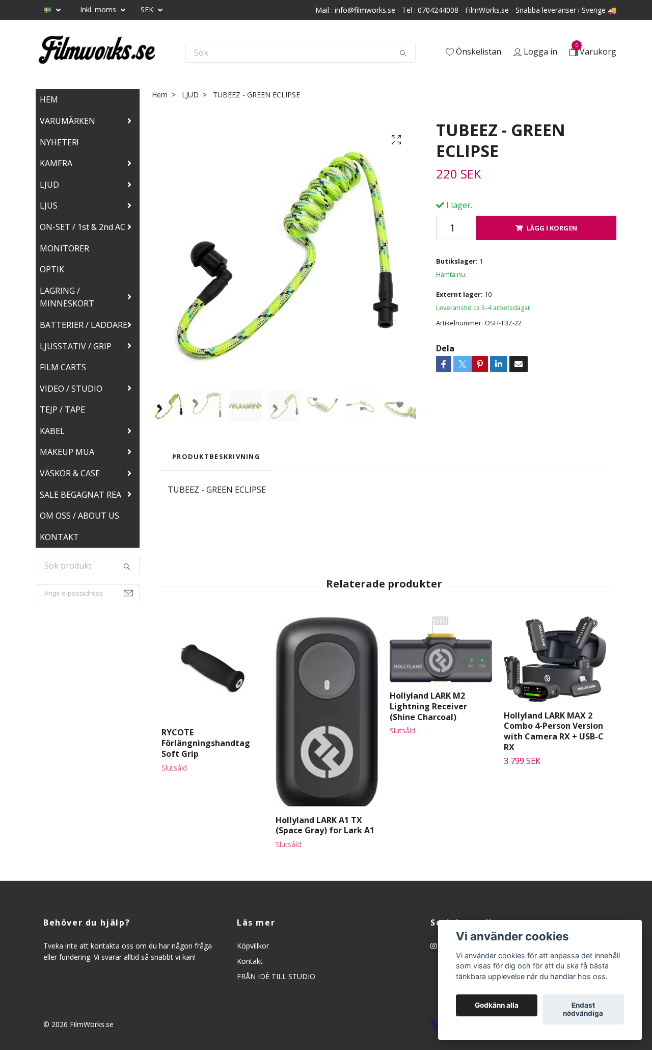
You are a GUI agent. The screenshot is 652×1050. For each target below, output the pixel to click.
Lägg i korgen (552, 228)
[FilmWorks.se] (97, 52)
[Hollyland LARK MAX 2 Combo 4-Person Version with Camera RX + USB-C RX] (555, 659)
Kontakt (250, 961)
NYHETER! (59, 142)
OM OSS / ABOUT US (79, 515)
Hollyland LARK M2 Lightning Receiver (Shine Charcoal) (428, 706)
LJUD (49, 184)
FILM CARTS (63, 367)
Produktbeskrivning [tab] (216, 456)
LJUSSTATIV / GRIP (76, 346)
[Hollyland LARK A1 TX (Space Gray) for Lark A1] (327, 711)
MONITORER (64, 248)
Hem (160, 94)
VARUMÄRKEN (67, 120)
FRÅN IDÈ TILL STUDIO (276, 976)
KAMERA (56, 163)
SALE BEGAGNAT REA (80, 494)
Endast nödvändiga (583, 1010)
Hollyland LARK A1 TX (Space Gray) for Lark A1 (325, 825)
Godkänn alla (497, 1006)
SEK (148, 9)
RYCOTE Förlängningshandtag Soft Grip (205, 743)
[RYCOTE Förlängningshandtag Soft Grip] (212, 668)
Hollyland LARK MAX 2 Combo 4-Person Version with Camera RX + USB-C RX (554, 731)
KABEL (52, 431)
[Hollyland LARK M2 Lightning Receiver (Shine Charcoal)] (441, 649)
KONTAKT (59, 537)
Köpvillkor (253, 946)
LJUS (49, 205)
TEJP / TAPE (62, 409)
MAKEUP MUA (67, 451)
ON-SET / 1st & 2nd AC (82, 227)
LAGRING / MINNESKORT (67, 297)
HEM (49, 99)
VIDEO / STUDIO (71, 388)
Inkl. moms (99, 9)
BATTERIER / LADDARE (83, 324)
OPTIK (52, 269)
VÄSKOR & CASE (70, 473)
